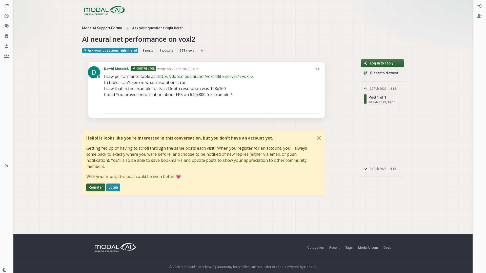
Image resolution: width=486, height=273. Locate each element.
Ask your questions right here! (112, 50)
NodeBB (310, 267)
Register (96, 187)
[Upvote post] (297, 107)
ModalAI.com (368, 247)
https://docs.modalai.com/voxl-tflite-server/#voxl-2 (205, 76)
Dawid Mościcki (117, 69)
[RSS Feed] (202, 50)
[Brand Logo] (104, 10)
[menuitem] (479, 6)
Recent (334, 247)
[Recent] (6, 16)
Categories (315, 247)
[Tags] (6, 26)
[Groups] (6, 57)
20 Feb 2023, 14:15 (185, 68)
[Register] (479, 16)
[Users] (6, 46)
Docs (387, 247)
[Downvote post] (314, 107)
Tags (349, 247)
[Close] (319, 138)
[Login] (479, 6)
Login (113, 187)
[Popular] (6, 36)
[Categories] (6, 6)
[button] (6, 166)
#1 (317, 68)
